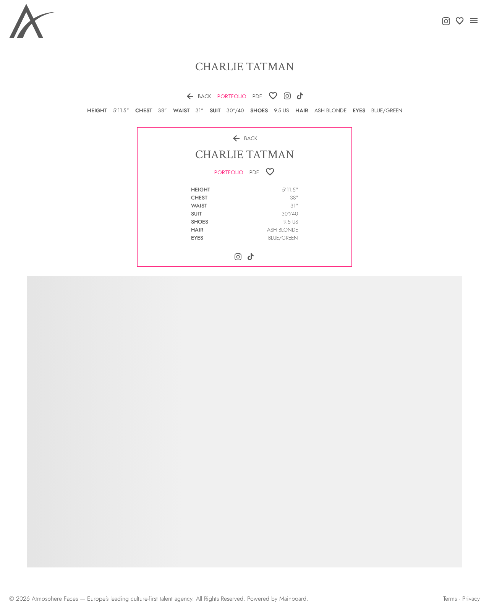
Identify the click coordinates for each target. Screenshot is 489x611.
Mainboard (292, 598)
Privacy (471, 598)
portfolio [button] (231, 96)
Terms (450, 598)
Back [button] (198, 96)
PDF (257, 96)
